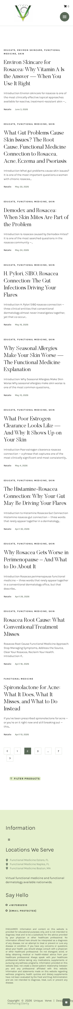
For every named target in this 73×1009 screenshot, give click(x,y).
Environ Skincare (29, 50)
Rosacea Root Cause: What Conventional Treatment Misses (34, 627)
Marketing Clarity (18, 1003)
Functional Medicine (32, 124)
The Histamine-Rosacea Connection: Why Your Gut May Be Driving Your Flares (35, 496)
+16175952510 (18, 905)
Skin (21, 54)
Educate (9, 50)
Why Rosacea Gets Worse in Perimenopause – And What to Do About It (36, 560)
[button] (64, 16)
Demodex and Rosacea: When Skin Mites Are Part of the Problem (36, 218)
